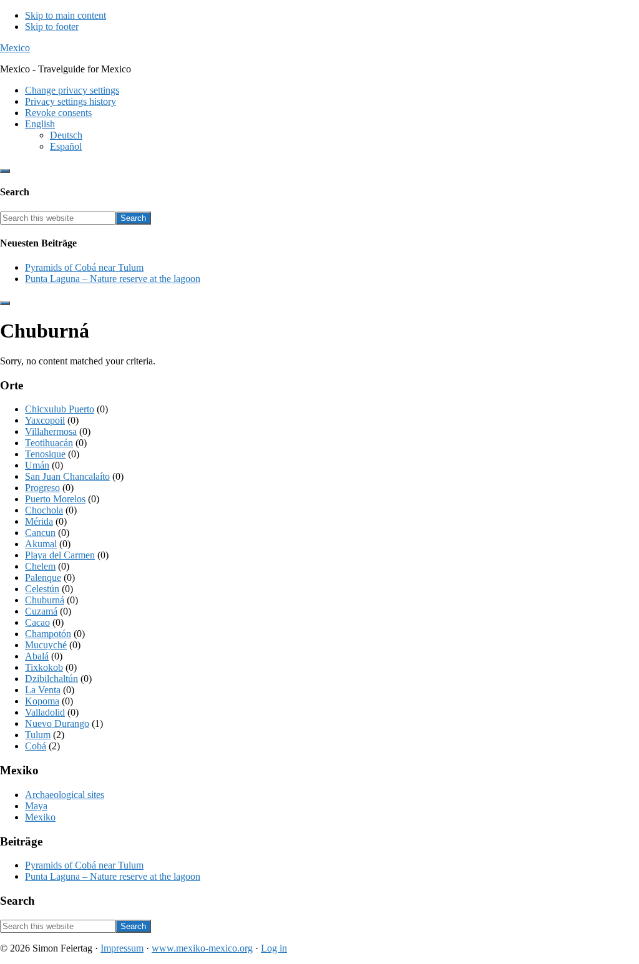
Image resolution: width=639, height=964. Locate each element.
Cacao (37, 622)
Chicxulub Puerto (59, 409)
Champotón (48, 633)
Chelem (40, 566)
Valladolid (45, 712)
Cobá (35, 746)
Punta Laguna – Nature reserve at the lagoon (112, 278)
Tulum (38, 734)
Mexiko (40, 817)
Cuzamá (41, 611)
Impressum (122, 948)
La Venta (43, 689)
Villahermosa (51, 431)
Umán (37, 465)
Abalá (37, 656)
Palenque (43, 577)
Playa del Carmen (60, 555)
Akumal (41, 543)
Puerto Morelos (55, 499)
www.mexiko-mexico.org (202, 948)
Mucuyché (46, 645)
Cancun (40, 532)
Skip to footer (52, 26)
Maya (36, 806)
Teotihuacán (49, 442)
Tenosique (45, 454)
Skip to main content (65, 15)
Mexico (15, 47)
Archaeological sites (64, 794)
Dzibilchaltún (51, 678)
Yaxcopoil (45, 420)
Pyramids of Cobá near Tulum (84, 267)
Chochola (44, 510)
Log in (274, 948)
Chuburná (44, 600)
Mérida (39, 521)
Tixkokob (44, 667)
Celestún (42, 588)
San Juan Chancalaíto (67, 476)
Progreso (42, 487)
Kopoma (42, 701)
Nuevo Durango (57, 723)
